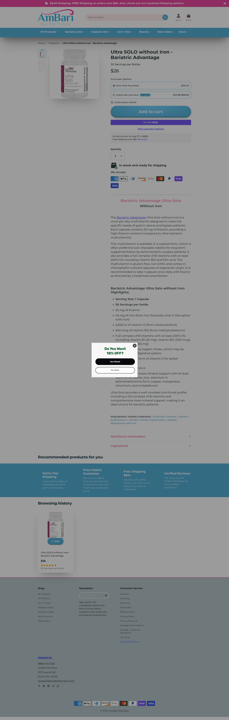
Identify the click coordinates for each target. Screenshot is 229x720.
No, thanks (115, 370)
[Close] (135, 345)
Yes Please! (115, 362)
